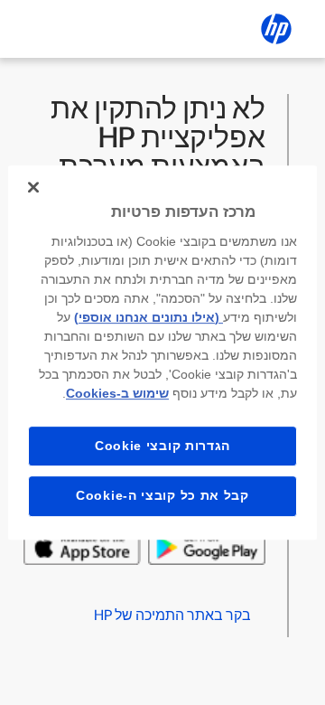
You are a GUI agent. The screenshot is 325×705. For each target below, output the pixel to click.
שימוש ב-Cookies (117, 393)
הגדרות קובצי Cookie (162, 445)
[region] (162, 352)
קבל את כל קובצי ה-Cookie (162, 495)
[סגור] (33, 187)
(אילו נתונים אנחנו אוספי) (148, 317)
